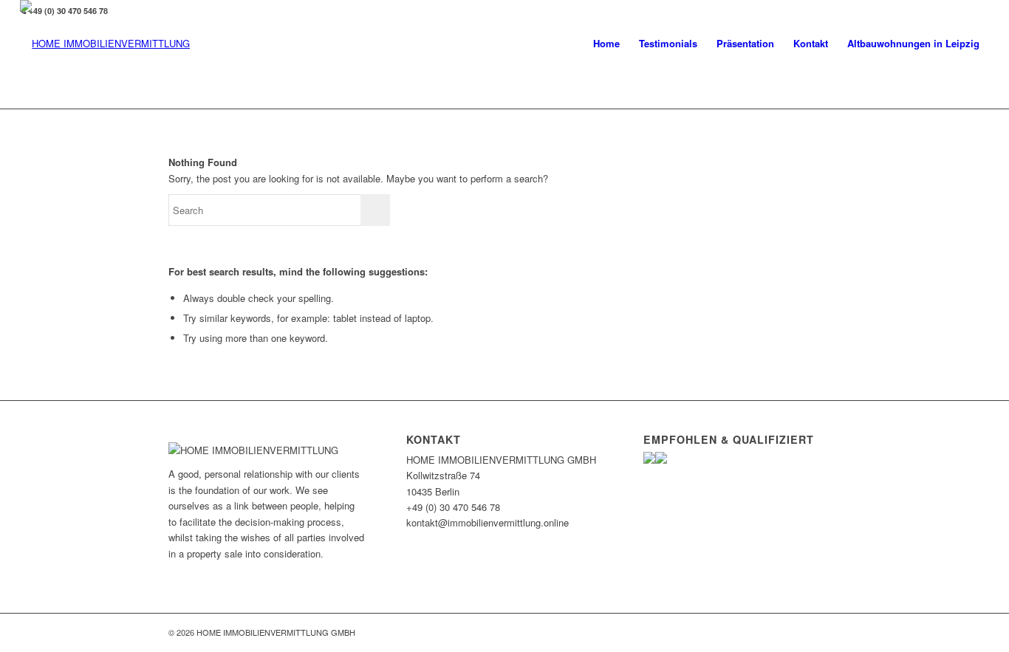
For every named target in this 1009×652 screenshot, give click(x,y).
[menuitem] (606, 43)
